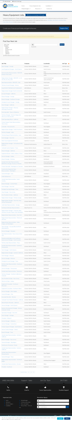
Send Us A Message (17, 1)
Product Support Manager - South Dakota (12, 326)
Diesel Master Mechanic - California (10, 302)
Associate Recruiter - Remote (9, 297)
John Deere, (55, 20)
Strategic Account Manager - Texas (10, 261)
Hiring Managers (24, 400)
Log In (7, 400)
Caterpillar (49, 20)
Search (62, 44)
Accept (60, 418)
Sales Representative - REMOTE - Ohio (11, 82)
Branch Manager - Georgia (8, 96)
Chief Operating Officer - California (10, 119)
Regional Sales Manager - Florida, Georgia (11, 197)
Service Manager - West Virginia (9, 291)
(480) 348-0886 (8, 380)
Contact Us (49, 8)
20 (28, 372)
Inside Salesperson (6, 176)
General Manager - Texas (7, 356)
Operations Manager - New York (9, 312)
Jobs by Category (9, 403)
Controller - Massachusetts (8, 126)
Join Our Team (45, 380)
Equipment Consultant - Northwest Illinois (12, 288)
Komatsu (61, 20)
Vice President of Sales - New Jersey (10, 278)
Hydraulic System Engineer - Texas (10, 148)
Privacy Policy (24, 405)
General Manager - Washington (9, 342)
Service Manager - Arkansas (8, 258)
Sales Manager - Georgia (7, 66)
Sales (30, 380)
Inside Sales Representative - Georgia (11, 205)
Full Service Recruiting (25, 402)
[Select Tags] (16, 44)
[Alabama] (16, 47)
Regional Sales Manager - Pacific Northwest (12, 129)
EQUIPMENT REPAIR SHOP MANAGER (12, 88)
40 (31, 372)
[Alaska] (16, 48)
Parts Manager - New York (8, 137)
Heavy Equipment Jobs (35, 5)
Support (24, 380)
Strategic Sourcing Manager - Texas (10, 189)
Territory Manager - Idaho (8, 132)
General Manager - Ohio (7, 294)
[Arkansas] (16, 52)
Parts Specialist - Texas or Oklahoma (10, 112)
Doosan (11, 22)
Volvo (64, 20)
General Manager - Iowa (7, 173)
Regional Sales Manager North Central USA (12, 90)
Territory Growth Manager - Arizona (10, 85)
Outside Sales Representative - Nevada (11, 364)
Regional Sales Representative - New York (12, 215)
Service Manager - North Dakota (9, 305)
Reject (67, 418)
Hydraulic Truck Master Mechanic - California (12, 299)
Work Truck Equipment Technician (10, 140)
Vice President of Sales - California (10, 195)
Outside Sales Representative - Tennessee (12, 271)
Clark (7, 22)
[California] (16, 53)
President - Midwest (6, 318)
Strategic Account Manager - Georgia (10, 102)
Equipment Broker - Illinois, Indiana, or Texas (12, 153)
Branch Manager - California (8, 150)
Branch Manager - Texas (7, 332)
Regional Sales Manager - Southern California (12, 252)
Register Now (64, 28)
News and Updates (25, 403)
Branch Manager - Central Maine (9, 183)
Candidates (8, 405)
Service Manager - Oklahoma (8, 321)
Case (4, 22)
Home (23, 5)
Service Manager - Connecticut (9, 323)
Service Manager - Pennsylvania (9, 268)
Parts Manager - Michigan (8, 315)
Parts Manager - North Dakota (9, 250)
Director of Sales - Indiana (8, 281)
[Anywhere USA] (16, 49)
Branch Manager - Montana (8, 159)
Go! (67, 406)
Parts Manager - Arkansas (8, 255)
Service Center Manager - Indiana (10, 329)
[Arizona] (16, 51)
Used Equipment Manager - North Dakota (12, 69)
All (33, 372)
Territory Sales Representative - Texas (11, 242)
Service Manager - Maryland (8, 231)
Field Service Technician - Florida (9, 345)
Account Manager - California (8, 93)
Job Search (8, 402)
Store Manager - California (8, 105)
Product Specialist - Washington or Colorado (12, 166)
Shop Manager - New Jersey (8, 192)
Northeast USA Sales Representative (10, 207)
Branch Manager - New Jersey (9, 339)
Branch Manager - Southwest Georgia (11, 99)
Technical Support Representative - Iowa (11, 135)
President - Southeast (7, 366)
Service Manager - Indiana (8, 156)
